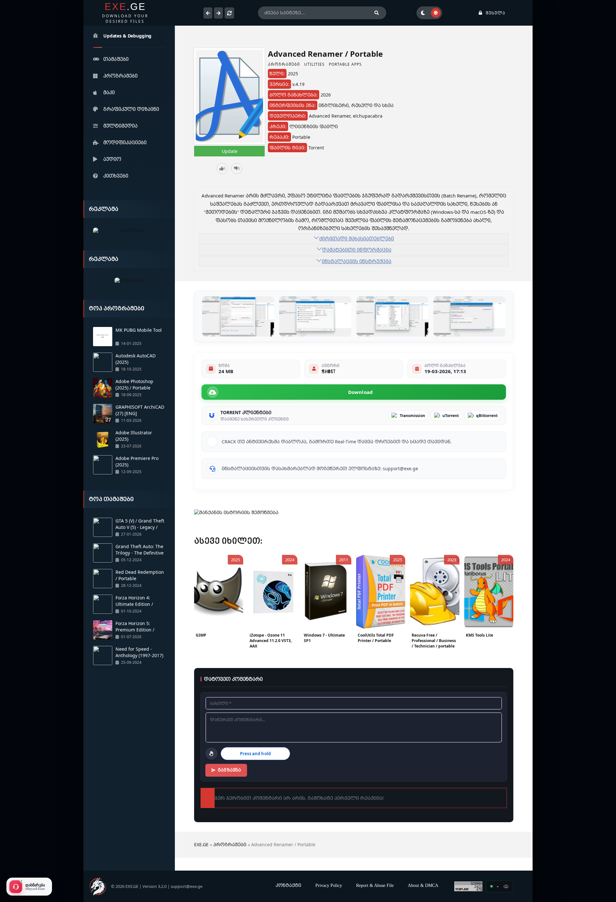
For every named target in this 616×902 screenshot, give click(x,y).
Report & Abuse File (375, 885)
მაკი (109, 92)
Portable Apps (345, 64)
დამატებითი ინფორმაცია (356, 249)
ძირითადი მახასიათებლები (356, 238)
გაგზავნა (229, 770)
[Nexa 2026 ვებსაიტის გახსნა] (129, 231)
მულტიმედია (120, 125)
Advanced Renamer (329, 116)
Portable (301, 137)
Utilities (314, 64)
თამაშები (116, 59)
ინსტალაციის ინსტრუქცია (356, 261)
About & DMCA (423, 885)
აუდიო (112, 159)
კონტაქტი (288, 885)
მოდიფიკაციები (125, 142)
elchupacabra (367, 116)
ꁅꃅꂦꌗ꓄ (328, 371)
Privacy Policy (328, 885)
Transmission (412, 415)
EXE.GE (201, 844)
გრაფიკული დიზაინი (131, 109)
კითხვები (115, 175)
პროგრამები (120, 75)
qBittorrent (487, 415)
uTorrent (450, 415)
